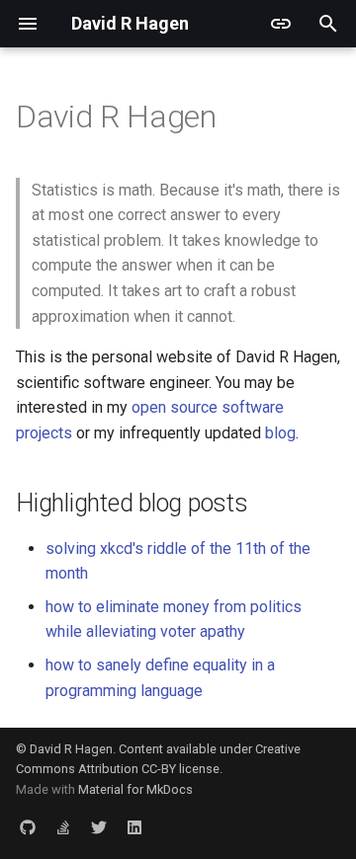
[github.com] (28, 827)
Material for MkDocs (135, 789)
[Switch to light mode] (281, 23)
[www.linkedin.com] (134, 827)
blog (280, 433)
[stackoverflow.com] (63, 827)
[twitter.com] (99, 827)
